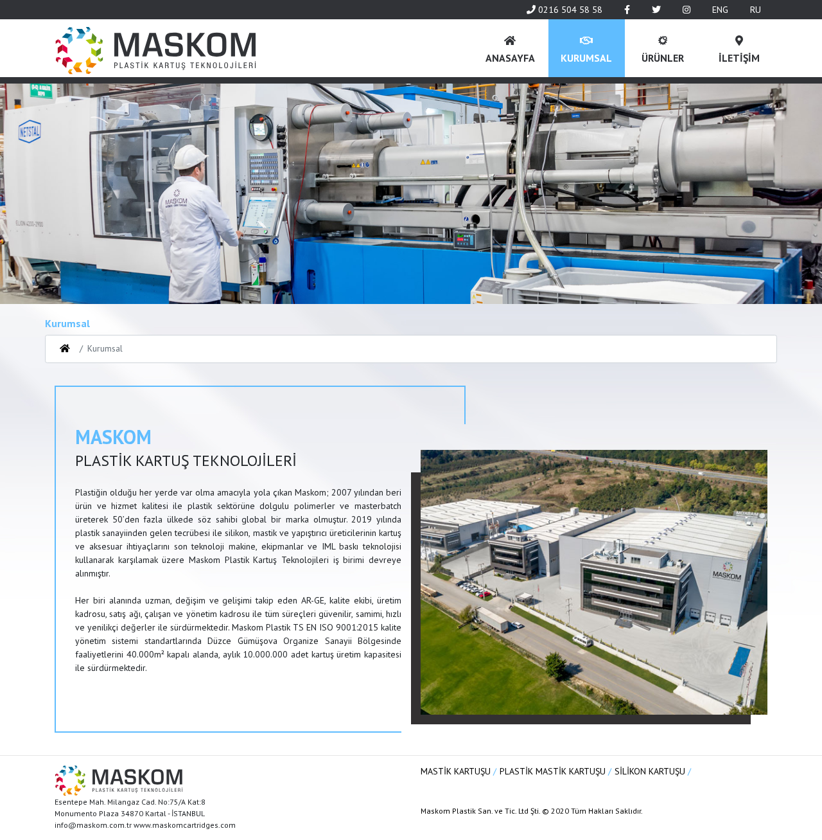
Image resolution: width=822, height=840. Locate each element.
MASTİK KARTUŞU (457, 771)
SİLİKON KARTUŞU (651, 771)
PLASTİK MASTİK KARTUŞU (554, 771)
